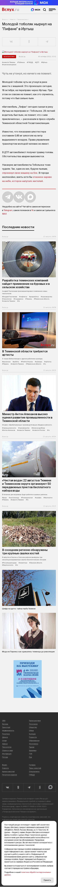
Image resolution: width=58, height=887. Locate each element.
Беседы (5, 724)
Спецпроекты (34, 771)
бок (35, 173)
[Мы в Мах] (35, 9)
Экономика (33, 744)
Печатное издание (9, 775)
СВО (3, 721)
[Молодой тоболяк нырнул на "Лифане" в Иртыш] (29, 52)
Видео (4, 765)
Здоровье (32, 750)
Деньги (5, 737)
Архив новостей (8, 771)
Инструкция (6, 754)
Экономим (33, 724)
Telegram (8, 210)
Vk (32, 210)
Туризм (31, 747)
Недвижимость (8, 730)
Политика (6, 734)
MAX (4, 214)
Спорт (4, 740)
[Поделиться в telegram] (47, 42)
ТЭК (30, 754)
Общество (33, 727)
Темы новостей (35, 768)
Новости (12, 19)
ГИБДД (32, 775)
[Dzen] (39, 787)
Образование (34, 740)
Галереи (32, 765)
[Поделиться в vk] (11, 42)
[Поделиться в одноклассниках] (29, 42)
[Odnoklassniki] (18, 787)
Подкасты (33, 737)
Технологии (6, 747)
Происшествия (22, 19)
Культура (32, 734)
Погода (5, 757)
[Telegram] (29, 787)
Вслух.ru (10, 9)
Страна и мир (7, 750)
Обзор (31, 730)
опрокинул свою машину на (17, 173)
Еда (30, 757)
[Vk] (7, 787)
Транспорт (6, 727)
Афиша (5, 744)
